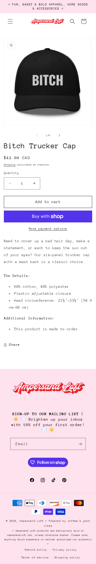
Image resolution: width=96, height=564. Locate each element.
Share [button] (14, 344)
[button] (10, 21)
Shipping (10, 164)
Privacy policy (65, 549)
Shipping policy (67, 557)
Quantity (11, 173)
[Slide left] (36, 135)
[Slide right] (59, 135)
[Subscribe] (80, 444)
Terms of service (35, 557)
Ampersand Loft (32, 521)
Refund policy (36, 549)
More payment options (48, 228)
